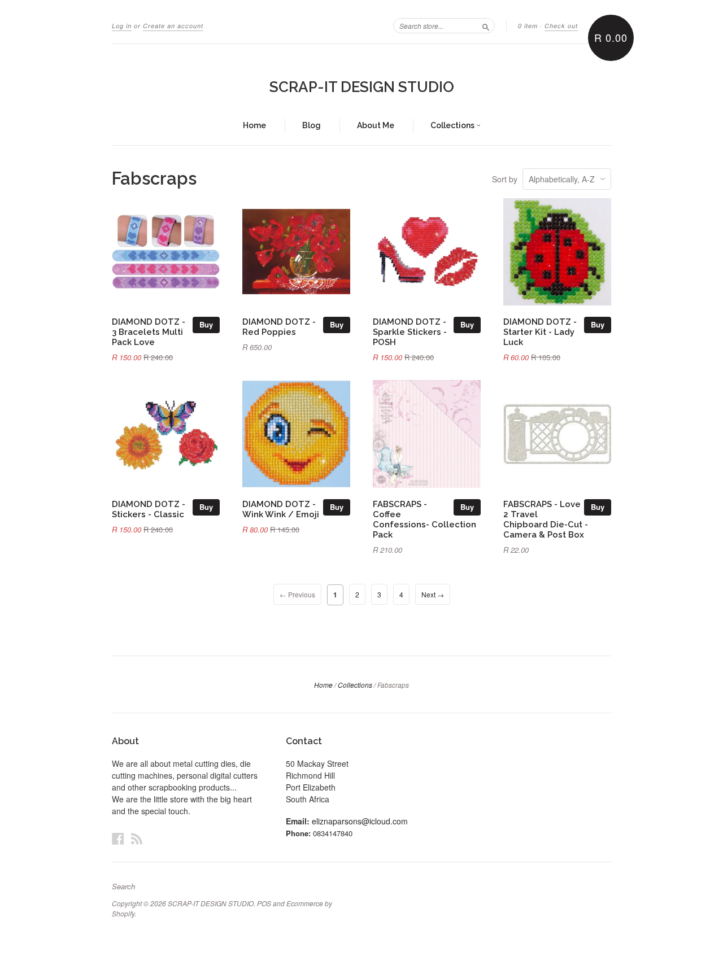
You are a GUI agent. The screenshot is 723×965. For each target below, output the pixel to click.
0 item (528, 25)
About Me (375, 125)
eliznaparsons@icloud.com (360, 821)
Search (123, 886)
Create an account (173, 25)
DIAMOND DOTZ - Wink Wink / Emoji (280, 509)
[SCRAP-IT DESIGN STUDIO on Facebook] (118, 838)
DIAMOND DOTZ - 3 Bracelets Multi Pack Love (148, 332)
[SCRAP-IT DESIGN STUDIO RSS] (136, 838)
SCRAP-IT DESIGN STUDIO (361, 86)
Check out (561, 25)
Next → (432, 594)
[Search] (485, 25)
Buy (206, 324)
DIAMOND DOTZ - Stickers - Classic (148, 509)
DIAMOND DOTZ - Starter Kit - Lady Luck (540, 332)
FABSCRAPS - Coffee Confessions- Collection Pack (424, 519)
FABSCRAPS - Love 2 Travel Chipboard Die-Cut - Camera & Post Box (545, 519)
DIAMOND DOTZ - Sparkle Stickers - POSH (410, 332)
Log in (122, 25)
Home (254, 125)
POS (264, 903)
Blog (311, 125)
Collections (453, 125)
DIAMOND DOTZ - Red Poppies (279, 327)
